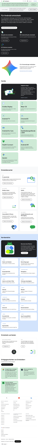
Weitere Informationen (7, 183)
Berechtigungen (25, 262)
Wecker (23, 289)
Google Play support (29, 418)
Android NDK (15, 422)
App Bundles (5, 325)
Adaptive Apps (25, 85)
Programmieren (24, 40)
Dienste (4, 289)
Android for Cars (28, 407)
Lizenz (7, 439)
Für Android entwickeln (11, 15)
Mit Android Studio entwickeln (27, 35)
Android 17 (2, 415)
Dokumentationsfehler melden (30, 416)
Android (2, 402)
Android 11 (2, 424)
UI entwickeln (24, 252)
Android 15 (2, 418)
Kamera (23, 299)
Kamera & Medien (16, 407)
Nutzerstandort (25, 307)
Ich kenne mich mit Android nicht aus (9, 27)
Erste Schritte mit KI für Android (26, 71)
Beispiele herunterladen (7, 35)
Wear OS (27, 404)
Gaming (14, 402)
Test (23, 346)
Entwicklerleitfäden (16, 417)
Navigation (23, 271)
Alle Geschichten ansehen (7, 364)
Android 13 (2, 421)
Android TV (27, 408)
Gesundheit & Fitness (16, 405)
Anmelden (35, 1)
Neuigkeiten (3, 408)
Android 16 (2, 416)
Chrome (2, 431)
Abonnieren (18, 441)
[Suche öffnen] (23, 1)
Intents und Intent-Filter (8, 281)
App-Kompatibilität (26, 316)
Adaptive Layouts (24, 97)
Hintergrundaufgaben (26, 281)
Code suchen (4, 53)
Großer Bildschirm (28, 402)
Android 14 (2, 419)
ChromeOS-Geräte (28, 405)
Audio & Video (5, 299)
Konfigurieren (6, 346)
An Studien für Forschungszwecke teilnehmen (31, 420)
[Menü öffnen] (1, 1)
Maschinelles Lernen (16, 404)
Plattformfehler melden (29, 415)
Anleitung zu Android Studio (17, 416)
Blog (1, 410)
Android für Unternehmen (5, 404)
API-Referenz (15, 419)
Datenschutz (15, 408)
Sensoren (4, 307)
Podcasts (2, 411)
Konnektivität (5, 316)
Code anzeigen (5, 40)
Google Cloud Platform (4, 434)
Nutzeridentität (6, 271)
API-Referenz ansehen (6, 47)
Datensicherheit (3, 405)
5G (13, 410)
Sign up (33, 4)
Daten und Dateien (7, 262)
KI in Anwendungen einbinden (27, 64)
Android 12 (2, 422)
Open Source (3, 407)
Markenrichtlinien (11, 439)
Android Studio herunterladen (17, 420)
